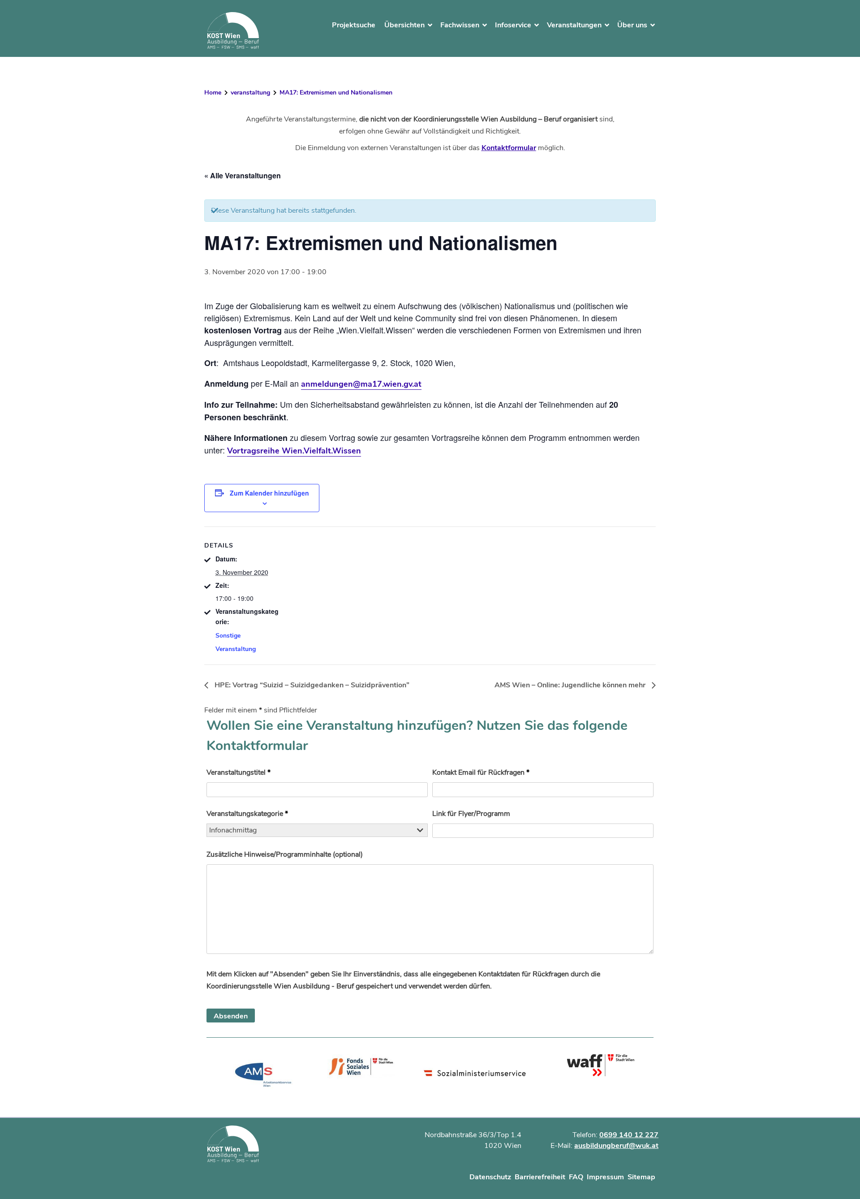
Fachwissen (459, 25)
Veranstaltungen (574, 25)
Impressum (605, 1177)
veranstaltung (250, 92)
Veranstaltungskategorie (247, 814)
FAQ (576, 1177)
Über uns (632, 25)
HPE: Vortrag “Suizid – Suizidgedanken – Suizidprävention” (311, 685)
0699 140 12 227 (628, 1135)
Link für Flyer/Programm (471, 814)
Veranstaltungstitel (238, 772)
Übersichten (404, 25)
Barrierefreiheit (540, 1177)
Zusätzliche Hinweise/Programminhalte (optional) (284, 854)
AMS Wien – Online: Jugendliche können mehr (570, 685)
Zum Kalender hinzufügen (269, 492)
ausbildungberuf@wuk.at (616, 1146)
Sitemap (641, 1177)
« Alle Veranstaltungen (242, 175)
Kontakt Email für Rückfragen (480, 772)
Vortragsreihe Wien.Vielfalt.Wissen (294, 450)
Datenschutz (490, 1177)
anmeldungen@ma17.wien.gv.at (361, 384)
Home (212, 92)
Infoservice (513, 25)
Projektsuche (353, 25)
